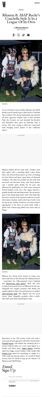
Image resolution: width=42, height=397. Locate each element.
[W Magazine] (4, 4)
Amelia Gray (7, 353)
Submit (12, 385)
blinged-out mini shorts (15, 283)
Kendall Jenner (7, 343)
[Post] (18, 35)
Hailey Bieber (27, 348)
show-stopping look (9, 293)
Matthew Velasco (21, 28)
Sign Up (8, 368)
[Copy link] (23, 35)
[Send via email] (28, 35)
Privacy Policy (12, 381)
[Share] (13, 35)
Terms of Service (34, 380)
